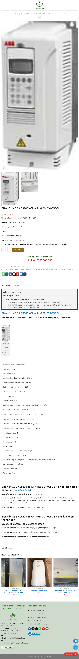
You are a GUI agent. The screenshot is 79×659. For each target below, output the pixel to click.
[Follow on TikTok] (33, 628)
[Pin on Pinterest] (17, 274)
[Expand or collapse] (75, 291)
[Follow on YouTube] (47, 628)
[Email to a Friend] (14, 274)
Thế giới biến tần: (23, 489)
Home (15, 14)
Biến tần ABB (60, 14)
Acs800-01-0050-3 (23, 270)
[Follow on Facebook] (29, 628)
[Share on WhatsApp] (3, 274)
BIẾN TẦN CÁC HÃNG (42, 14)
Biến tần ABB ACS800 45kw (37, 270)
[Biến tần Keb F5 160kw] (39, 572)
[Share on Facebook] (6, 274)
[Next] (73, 96)
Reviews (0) (15, 285)
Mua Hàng (18, 250)
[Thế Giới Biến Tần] (39, 5)
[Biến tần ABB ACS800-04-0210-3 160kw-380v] (65, 572)
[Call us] (40, 628)
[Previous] (5, 96)
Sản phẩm (25, 14)
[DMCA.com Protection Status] (7, 647)
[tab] (5, 285)
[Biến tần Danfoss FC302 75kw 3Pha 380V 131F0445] (13, 572)
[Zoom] (4, 168)
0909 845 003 (44, 260)
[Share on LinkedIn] (21, 274)
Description (5, 285)
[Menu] (2, 5)
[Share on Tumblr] (24, 274)
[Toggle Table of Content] (25, 291)
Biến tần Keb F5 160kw (39, 591)
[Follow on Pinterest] (43, 628)
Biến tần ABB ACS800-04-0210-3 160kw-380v (65, 592)
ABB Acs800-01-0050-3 (11, 270)
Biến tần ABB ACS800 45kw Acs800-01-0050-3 (59, 270)
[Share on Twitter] (10, 274)
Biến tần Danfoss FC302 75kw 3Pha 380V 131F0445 (13, 592)
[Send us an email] (36, 628)
